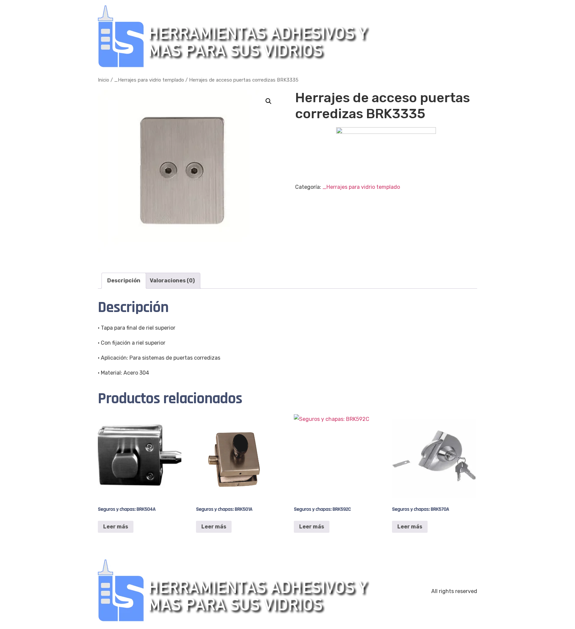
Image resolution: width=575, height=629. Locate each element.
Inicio (103, 80)
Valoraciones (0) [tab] (172, 280)
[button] (269, 101)
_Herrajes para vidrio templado (149, 80)
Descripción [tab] (123, 280)
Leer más (115, 526)
